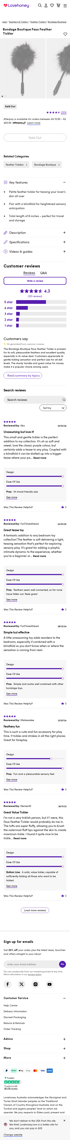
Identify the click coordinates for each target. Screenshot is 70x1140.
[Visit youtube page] (49, 984)
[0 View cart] (58, 5)
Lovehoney (35, 14)
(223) (63, 112)
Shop (7, 1048)
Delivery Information (15, 1011)
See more (11, 497)
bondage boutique (57, 21)
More (7, 1058)
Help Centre (10, 1005)
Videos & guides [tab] (20, 251)
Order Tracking (12, 1029)
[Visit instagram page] (35, 984)
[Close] (64, 1121)
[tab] (35, 1013)
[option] (23, 68)
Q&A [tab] (43, 273)
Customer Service (16, 998)
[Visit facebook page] (7, 984)
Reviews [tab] (29, 273)
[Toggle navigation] (65, 5)
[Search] (40, 5)
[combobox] (52, 408)
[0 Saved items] (52, 5)
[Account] (46, 6)
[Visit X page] (21, 984)
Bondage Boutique (45, 164)
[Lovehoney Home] (16, 6)
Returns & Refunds (14, 1023)
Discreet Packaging (15, 1017)
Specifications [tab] (19, 242)
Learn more (33, 122)
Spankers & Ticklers (18, 21)
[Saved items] (65, 34)
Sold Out (35, 137)
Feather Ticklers (38, 21)
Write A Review (35, 281)
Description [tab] (17, 232)
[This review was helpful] (62, 507)
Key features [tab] (18, 182)
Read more (39, 457)
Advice (8, 1039)
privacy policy (34, 974)
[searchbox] (32, 400)
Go (62, 964)
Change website (13, 1134)
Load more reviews (35, 910)
